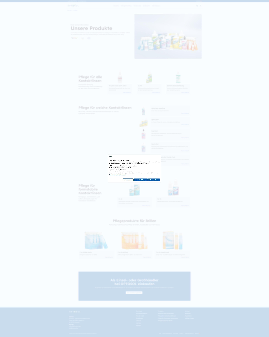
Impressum (175, 333)
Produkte (116, 6)
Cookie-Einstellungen (189, 333)
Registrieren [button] (188, 316)
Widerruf (181, 333)
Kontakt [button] (138, 325)
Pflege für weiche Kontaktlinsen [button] (167, 316)
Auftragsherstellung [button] (141, 313)
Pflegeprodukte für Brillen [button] (165, 320)
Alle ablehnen (128, 179)
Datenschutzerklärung (167, 333)
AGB (160, 333)
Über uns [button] (138, 320)
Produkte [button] (75, 10)
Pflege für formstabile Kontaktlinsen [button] (168, 318)
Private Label (137, 6)
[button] (200, 5)
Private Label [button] (140, 316)
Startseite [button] (69, 10)
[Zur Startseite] (73, 5)
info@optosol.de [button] (82, 1)
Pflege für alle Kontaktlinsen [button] (166, 313)
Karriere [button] (138, 323)
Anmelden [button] (188, 313)
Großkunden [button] (139, 318)
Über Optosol (156, 6)
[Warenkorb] (197, 5)
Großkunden (146, 6)
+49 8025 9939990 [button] (73, 1)
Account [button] (187, 311)
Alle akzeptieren (154, 179)
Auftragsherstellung (126, 6)
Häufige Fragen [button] (189, 318)
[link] (134, 292)
